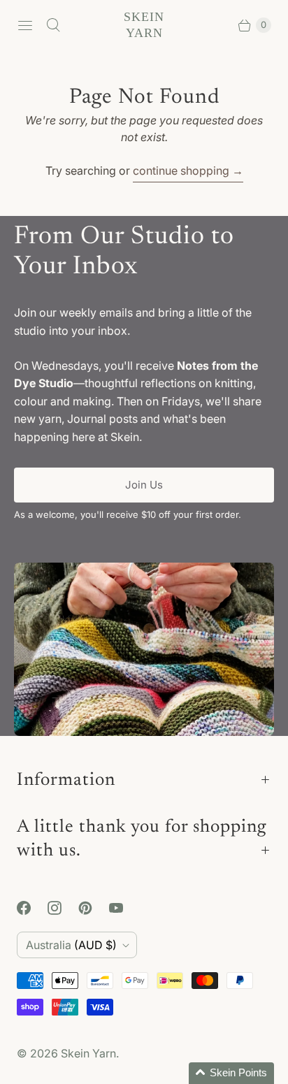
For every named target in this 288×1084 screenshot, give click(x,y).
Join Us (144, 484)
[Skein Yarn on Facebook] (32, 908)
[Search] (53, 25)
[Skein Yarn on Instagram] (63, 908)
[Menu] (25, 25)
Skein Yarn (88, 1053)
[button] (231, 1073)
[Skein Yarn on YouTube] (124, 908)
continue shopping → (188, 171)
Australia (71, 945)
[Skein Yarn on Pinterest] (93, 908)
